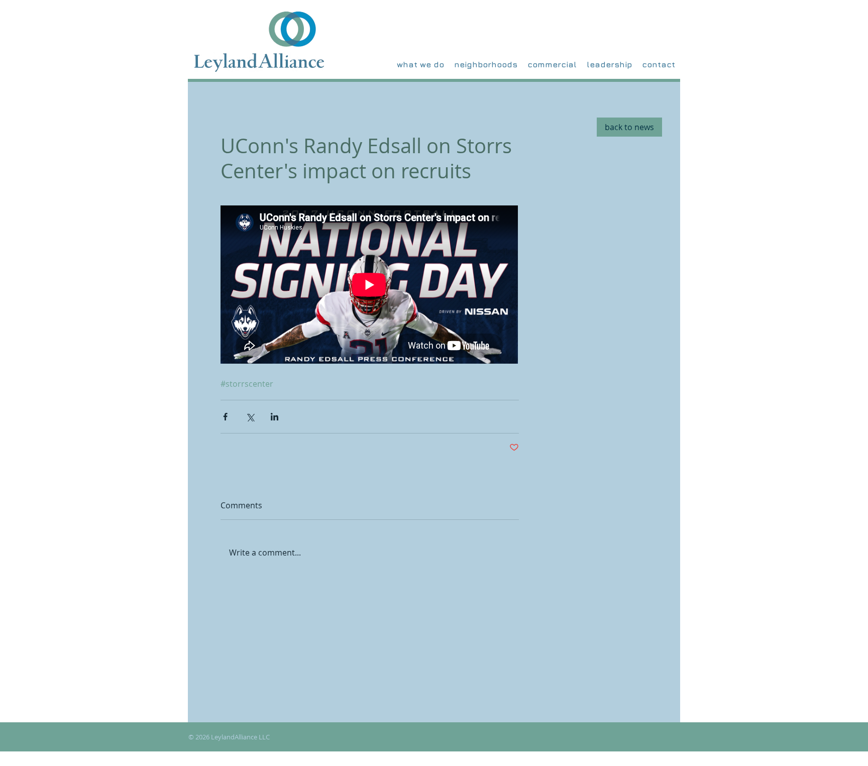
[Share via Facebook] (225, 416)
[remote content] (370, 285)
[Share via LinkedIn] (274, 416)
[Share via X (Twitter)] (250, 416)
